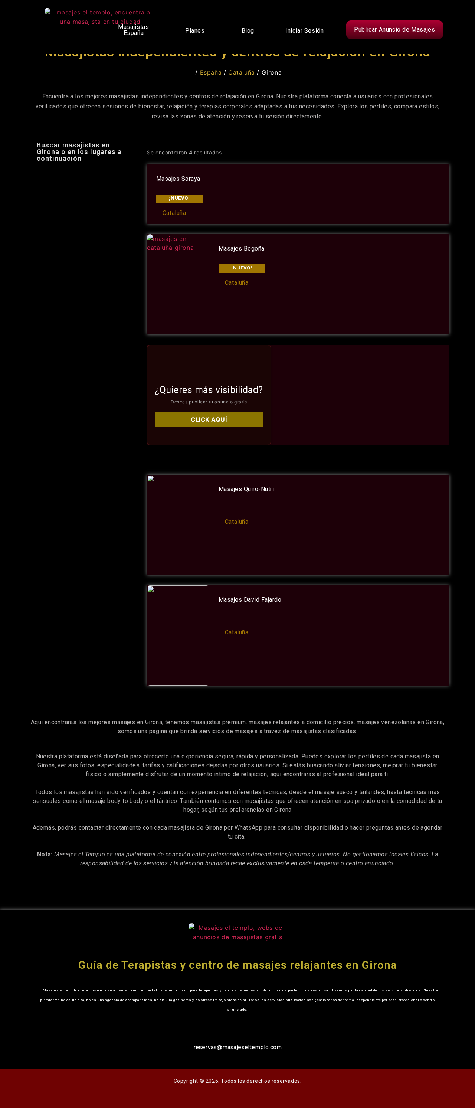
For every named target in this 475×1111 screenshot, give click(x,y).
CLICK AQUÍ (209, 419)
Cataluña (241, 72)
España (211, 72)
